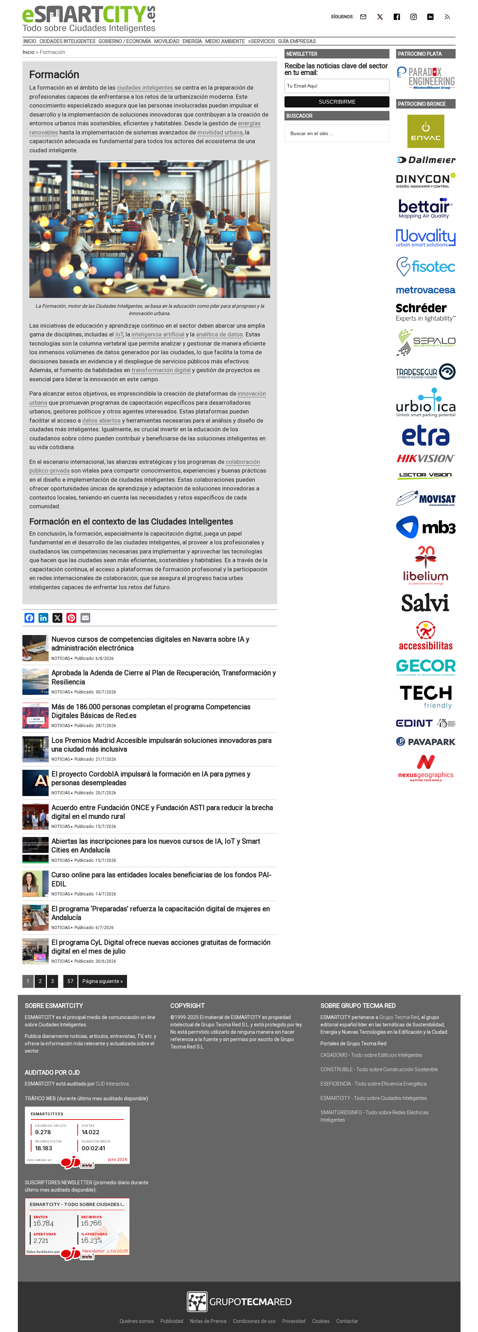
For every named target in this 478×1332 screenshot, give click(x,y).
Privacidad (293, 1321)
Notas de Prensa (208, 1321)
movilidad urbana (219, 132)
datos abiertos (101, 420)
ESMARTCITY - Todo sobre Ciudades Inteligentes (374, 1098)
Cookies (321, 1321)
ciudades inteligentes (145, 87)
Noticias (60, 658)
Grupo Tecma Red (399, 1017)
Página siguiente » (103, 981)
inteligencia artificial (158, 334)
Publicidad (172, 1321)
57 (70, 981)
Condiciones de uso (254, 1321)
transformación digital (161, 370)
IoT (119, 334)
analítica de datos (219, 334)
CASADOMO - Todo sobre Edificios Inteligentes (371, 1055)
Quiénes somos (137, 1321)
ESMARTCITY (88, 19)
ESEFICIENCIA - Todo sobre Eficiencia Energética (374, 1084)
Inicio (28, 52)
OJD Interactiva (112, 1084)
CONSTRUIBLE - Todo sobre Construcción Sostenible (379, 1069)
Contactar (347, 1321)
